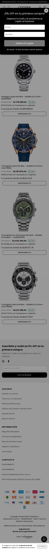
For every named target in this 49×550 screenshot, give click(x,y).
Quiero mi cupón (24, 43)
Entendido (42, 546)
